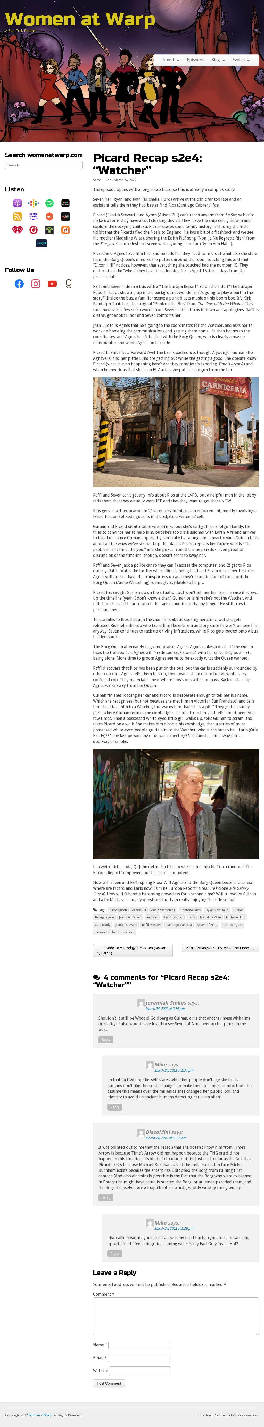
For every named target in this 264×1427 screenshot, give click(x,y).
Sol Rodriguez (232, 925)
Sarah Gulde (102, 180)
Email (100, 1357)
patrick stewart (126, 925)
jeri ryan (152, 917)
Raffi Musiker (151, 925)
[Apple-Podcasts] (20, 203)
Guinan (238, 910)
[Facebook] (19, 284)
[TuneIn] (44, 243)
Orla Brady (102, 925)
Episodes (195, 59)
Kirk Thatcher (173, 917)
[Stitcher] (68, 203)
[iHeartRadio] (20, 230)
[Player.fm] (36, 230)
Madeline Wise (210, 917)
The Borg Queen (122, 932)
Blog (215, 59)
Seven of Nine (207, 925)
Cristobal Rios (190, 910)
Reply (106, 1040)
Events (239, 59)
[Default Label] (52, 284)
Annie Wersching (163, 910)
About (168, 59)
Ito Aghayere (104, 917)
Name (100, 1345)
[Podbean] (52, 230)
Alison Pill (139, 910)
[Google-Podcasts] (36, 203)
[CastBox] (52, 216)
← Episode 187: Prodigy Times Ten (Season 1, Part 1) (131, 950)
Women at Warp (80, 19)
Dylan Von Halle (217, 910)
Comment (103, 1294)
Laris (191, 917)
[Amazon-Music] (36, 216)
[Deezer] (68, 216)
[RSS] (20, 216)
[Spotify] (52, 203)
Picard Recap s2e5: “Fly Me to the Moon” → (220, 948)
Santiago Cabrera (179, 925)
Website (100, 1370)
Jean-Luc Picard (130, 917)
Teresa (100, 932)
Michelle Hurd (236, 917)
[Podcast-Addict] (68, 230)
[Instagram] (36, 284)
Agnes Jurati (118, 910)
